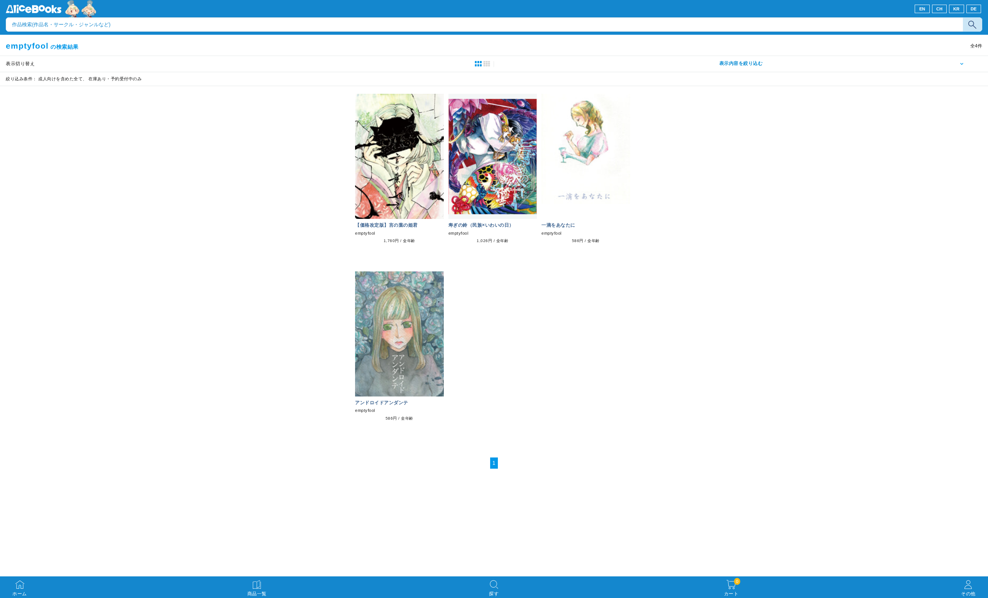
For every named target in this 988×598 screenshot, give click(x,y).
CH (939, 9)
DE (974, 9)
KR (956, 9)
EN (922, 9)
